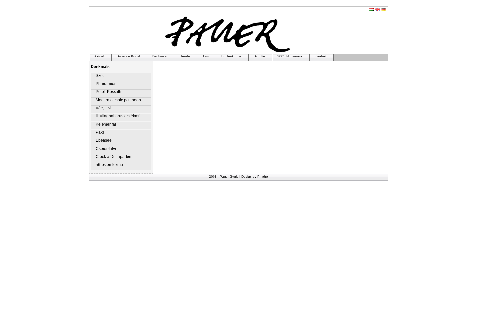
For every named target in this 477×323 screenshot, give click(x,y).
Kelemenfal (106, 124)
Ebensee (104, 140)
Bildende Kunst (128, 56)
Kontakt (320, 56)
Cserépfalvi (106, 148)
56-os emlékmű (109, 164)
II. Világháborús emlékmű (118, 116)
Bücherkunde (231, 56)
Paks (100, 132)
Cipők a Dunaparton (113, 156)
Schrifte (259, 56)
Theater (185, 56)
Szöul (101, 75)
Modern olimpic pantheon (118, 100)
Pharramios (106, 83)
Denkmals (159, 56)
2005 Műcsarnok (289, 56)
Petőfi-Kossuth (108, 92)
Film (206, 56)
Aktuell (99, 56)
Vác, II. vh (104, 108)
